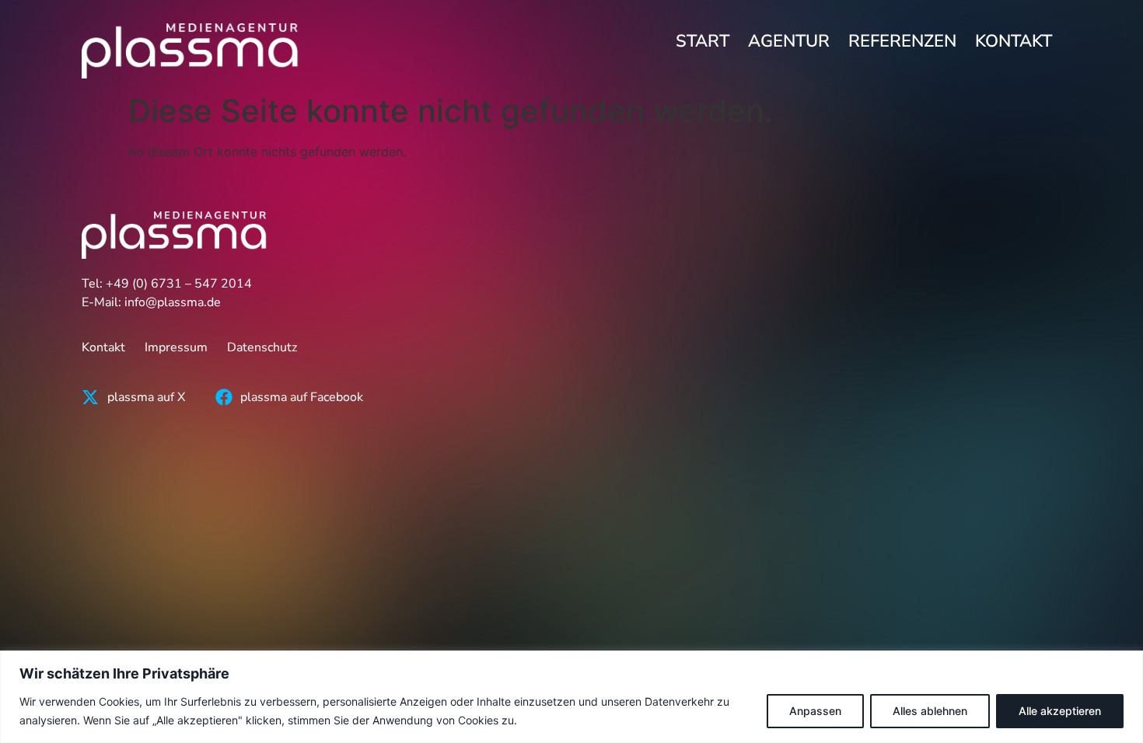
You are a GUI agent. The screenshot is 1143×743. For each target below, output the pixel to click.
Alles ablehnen (930, 710)
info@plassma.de (172, 302)
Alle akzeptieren (1060, 710)
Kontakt (1013, 41)
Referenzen (902, 41)
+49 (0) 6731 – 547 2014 (179, 283)
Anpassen (815, 710)
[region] (571, 697)
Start (702, 41)
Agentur (789, 41)
